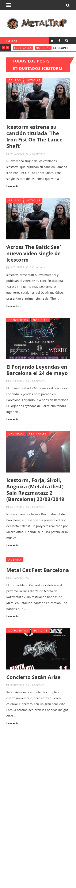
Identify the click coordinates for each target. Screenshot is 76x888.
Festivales (23, 48)
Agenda (15, 559)
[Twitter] (52, 41)
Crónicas (16, 433)
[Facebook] (59, 41)
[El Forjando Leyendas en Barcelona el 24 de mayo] (38, 338)
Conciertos (18, 320)
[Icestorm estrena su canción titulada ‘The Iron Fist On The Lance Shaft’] (38, 98)
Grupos (14, 80)
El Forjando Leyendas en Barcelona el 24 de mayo (37, 369)
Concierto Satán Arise (33, 676)
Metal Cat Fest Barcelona (37, 569)
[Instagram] (66, 41)
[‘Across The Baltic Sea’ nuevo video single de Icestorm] (38, 218)
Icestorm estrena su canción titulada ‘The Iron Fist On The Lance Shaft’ (34, 136)
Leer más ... (14, 186)
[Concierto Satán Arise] (38, 648)
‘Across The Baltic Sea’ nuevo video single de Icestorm (33, 253)
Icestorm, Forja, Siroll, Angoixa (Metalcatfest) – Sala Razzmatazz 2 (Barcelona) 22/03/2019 (36, 489)
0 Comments (38, 153)
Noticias (43, 48)
